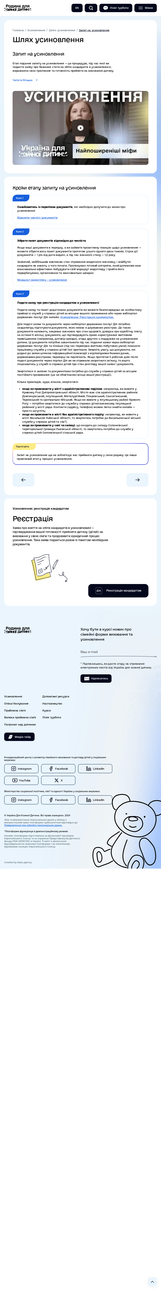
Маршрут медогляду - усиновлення (42, 279)
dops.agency (24, 862)
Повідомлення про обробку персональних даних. (33, 825)
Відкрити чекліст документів (37, 217)
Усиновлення (36, 30)
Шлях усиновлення (62, 30)
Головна (18, 30)
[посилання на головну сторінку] (17, 8)
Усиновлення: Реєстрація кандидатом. (87, 317)
